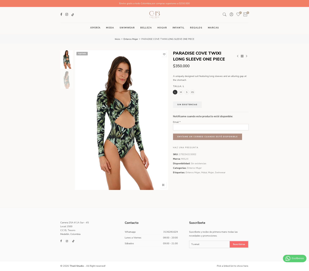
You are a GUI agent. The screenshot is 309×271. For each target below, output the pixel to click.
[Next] (163, 120)
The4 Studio (77, 265)
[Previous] (80, 120)
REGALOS (196, 27)
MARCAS (213, 27)
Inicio (117, 39)
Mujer (211, 172)
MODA (110, 27)
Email (177, 122)
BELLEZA (146, 27)
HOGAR (162, 27)
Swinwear (220, 172)
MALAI (184, 158)
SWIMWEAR (127, 27)
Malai (204, 172)
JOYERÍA (95, 27)
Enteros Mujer (131, 39)
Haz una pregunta (185, 147)
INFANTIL (178, 27)
